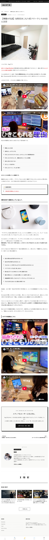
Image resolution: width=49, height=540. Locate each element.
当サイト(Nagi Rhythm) (7, 68)
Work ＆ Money (4, 528)
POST (34, 538)
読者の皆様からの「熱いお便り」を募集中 (8, 1)
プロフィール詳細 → (18, 464)
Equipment (3, 524)
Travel (2, 526)
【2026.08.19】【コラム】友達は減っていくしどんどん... (34, 1)
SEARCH (15, 538)
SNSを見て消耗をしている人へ (12, 191)
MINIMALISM (6, 11)
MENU (44, 538)
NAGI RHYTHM (6, 5)
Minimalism (3, 521)
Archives (2, 530)
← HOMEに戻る (24, 509)
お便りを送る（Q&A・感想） (24, 425)
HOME (2, 11)
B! (28, 477)
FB (24, 477)
